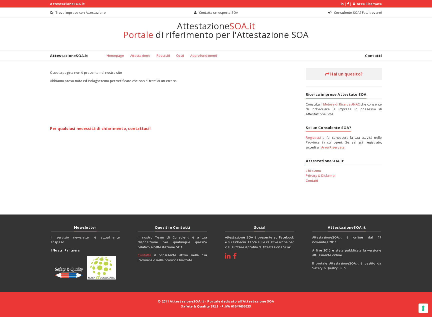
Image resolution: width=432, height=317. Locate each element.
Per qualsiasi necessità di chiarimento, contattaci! (100, 128)
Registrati (313, 137)
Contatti (373, 55)
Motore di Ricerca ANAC (341, 104)
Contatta (144, 255)
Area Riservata (368, 4)
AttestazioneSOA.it (67, 4)
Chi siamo (313, 170)
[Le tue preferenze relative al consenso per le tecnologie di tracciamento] (423, 308)
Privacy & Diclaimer (321, 175)
